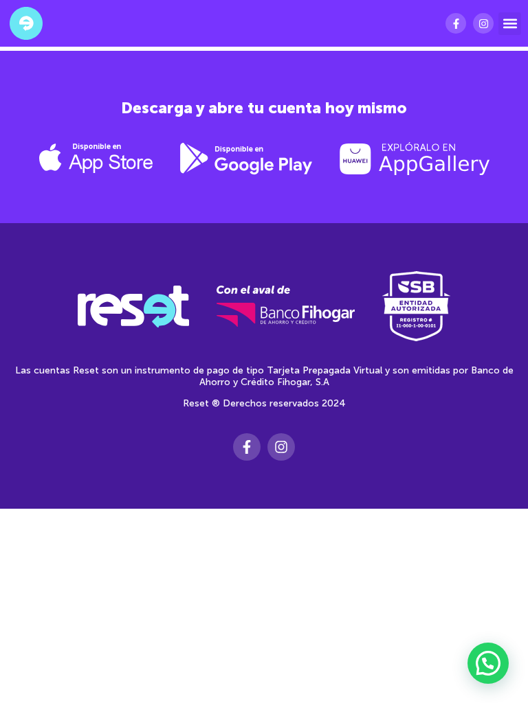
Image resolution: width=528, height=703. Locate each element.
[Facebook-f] (456, 23)
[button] (509, 23)
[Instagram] (483, 23)
